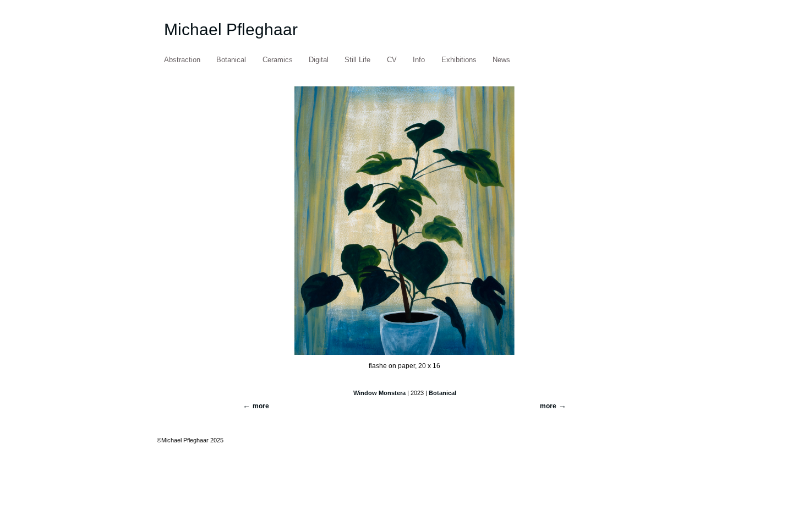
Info (419, 60)
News (501, 60)
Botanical (231, 60)
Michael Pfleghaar (231, 29)
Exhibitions (459, 60)
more (548, 406)
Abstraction (182, 60)
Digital (319, 60)
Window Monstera (379, 393)
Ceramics (278, 60)
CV (392, 60)
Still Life (357, 60)
